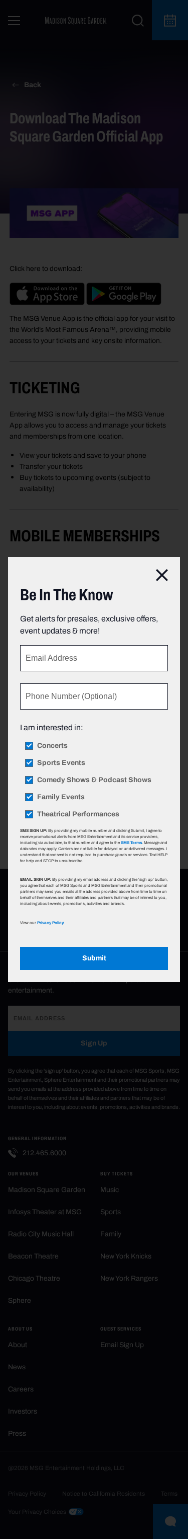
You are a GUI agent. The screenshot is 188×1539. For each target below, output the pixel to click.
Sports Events (61, 763)
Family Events (61, 797)
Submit (94, 958)
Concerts (52, 746)
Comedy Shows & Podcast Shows (94, 780)
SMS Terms (131, 843)
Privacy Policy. (50, 923)
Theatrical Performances (78, 814)
